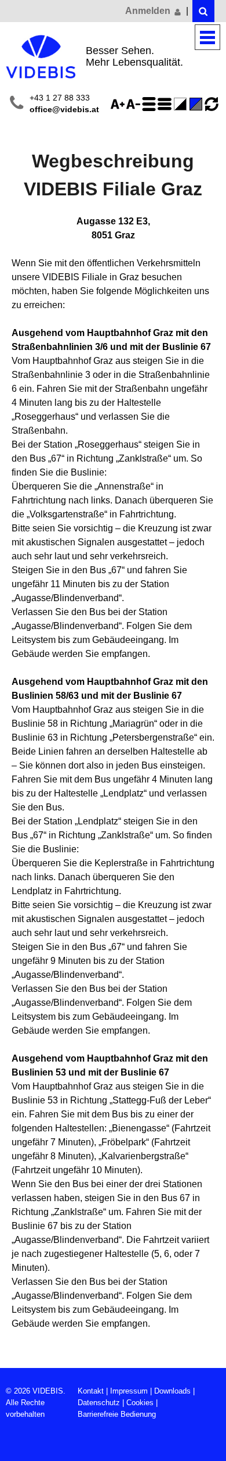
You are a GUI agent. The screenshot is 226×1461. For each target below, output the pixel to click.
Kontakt (91, 1391)
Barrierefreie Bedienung (117, 1414)
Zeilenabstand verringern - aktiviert (166, 104)
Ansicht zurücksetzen (211, 104)
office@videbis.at (64, 109)
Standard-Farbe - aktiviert (198, 104)
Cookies (140, 1402)
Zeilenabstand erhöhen (151, 104)
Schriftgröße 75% (135, 104)
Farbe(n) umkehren (182, 104)
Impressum (129, 1391)
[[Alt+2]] (203, 11)
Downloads (172, 1391)
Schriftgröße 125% (119, 104)
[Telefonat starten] (16, 104)
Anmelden (149, 11)
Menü (207, 37)
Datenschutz (99, 1402)
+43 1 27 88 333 (60, 98)
